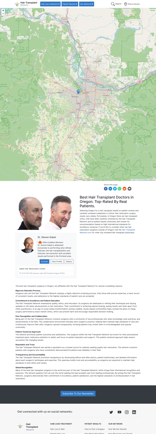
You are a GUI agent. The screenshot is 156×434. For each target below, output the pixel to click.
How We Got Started (117, 429)
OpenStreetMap (143, 180)
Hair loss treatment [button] (49, 4)
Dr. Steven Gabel (47, 237)
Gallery (69, 261)
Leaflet (133, 180)
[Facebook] (106, 188)
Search (118, 4)
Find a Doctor (133, 4)
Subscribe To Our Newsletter (78, 393)
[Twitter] (115, 188)
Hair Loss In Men (57, 429)
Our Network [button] (85, 4)
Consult (44, 261)
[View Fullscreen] (3, 19)
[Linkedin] (110, 188)
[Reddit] (124, 189)
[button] (78, 91)
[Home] (21, 427)
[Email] (129, 188)
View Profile (57, 261)
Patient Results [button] (69, 4)
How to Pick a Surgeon (95, 429)
